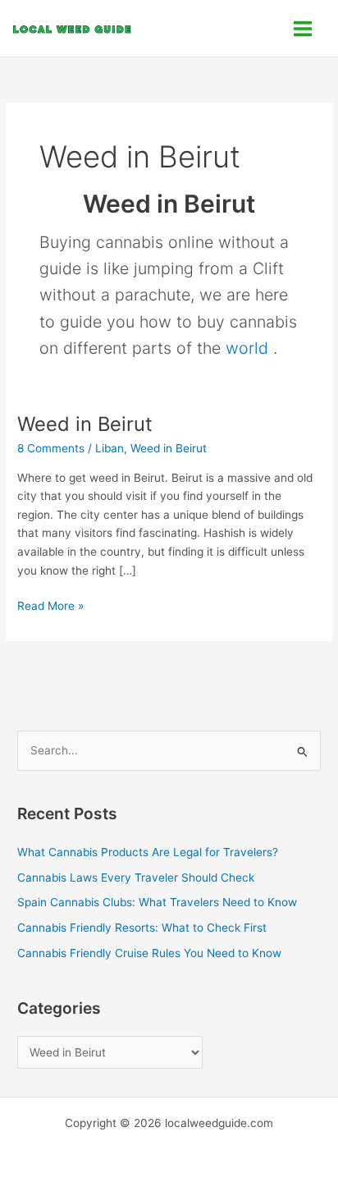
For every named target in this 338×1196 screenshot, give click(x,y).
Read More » (50, 604)
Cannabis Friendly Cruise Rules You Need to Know (149, 953)
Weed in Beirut (85, 424)
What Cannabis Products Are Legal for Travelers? (147, 852)
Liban (109, 448)
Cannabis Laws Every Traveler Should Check (135, 877)
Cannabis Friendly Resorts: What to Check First (142, 927)
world (247, 348)
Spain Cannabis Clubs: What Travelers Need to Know (157, 902)
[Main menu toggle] (303, 28)
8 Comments (50, 448)
